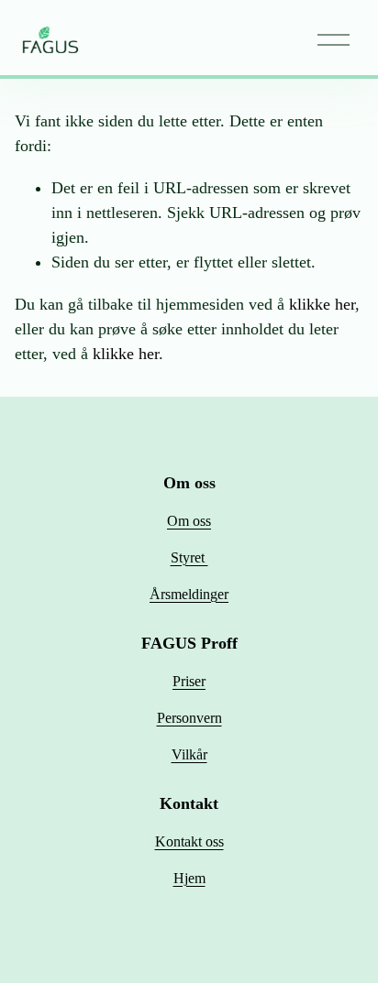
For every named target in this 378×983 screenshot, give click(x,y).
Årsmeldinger (189, 594)
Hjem (189, 878)
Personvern (189, 718)
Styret (189, 557)
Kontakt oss (189, 841)
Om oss (189, 521)
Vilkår (189, 754)
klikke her (322, 304)
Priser (189, 681)
